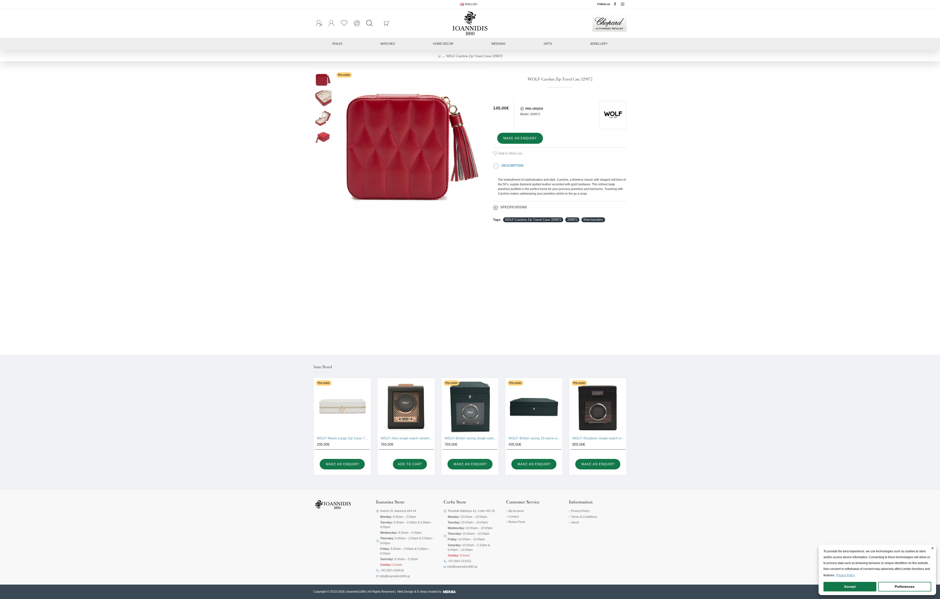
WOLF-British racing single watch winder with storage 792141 (471, 438)
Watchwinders (593, 220)
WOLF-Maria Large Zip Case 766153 (343, 438)
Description (512, 165)
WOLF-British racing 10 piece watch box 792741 (534, 438)
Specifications (513, 207)
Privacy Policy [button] (845, 575)
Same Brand (322, 367)
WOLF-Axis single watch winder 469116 (407, 438)
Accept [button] (850, 586)
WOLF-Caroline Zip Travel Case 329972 (533, 220)
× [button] (932, 548)
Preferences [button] (905, 586)
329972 (572, 220)
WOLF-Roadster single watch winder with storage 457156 (598, 438)
